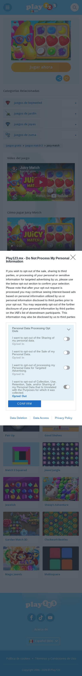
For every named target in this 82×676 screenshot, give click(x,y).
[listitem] (41, 329)
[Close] (74, 258)
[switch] (66, 339)
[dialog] (41, 338)
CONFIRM (24, 403)
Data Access (41, 417)
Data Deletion (18, 417)
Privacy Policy (63, 417)
